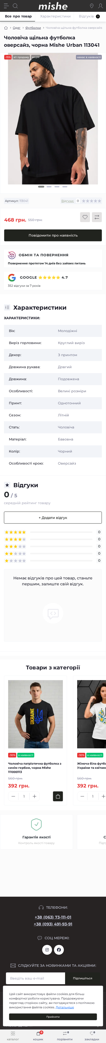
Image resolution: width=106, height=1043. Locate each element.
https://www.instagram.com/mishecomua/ (47, 950)
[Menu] (6, 5)
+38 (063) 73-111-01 (53, 917)
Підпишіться (82, 978)
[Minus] (13, 796)
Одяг (16, 28)
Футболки (33, 28)
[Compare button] (97, 217)
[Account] (100, 5)
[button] (41, 187)
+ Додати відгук (53, 517)
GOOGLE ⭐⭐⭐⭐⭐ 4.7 (43, 277)
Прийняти (53, 1016)
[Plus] (34, 796)
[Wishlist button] (85, 217)
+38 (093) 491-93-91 (53, 924)
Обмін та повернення (44, 255)
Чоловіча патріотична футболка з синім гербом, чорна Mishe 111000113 (34, 768)
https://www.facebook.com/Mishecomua (59, 950)
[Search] (15, 5)
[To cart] (58, 796)
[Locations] (91, 5)
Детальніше (65, 1007)
